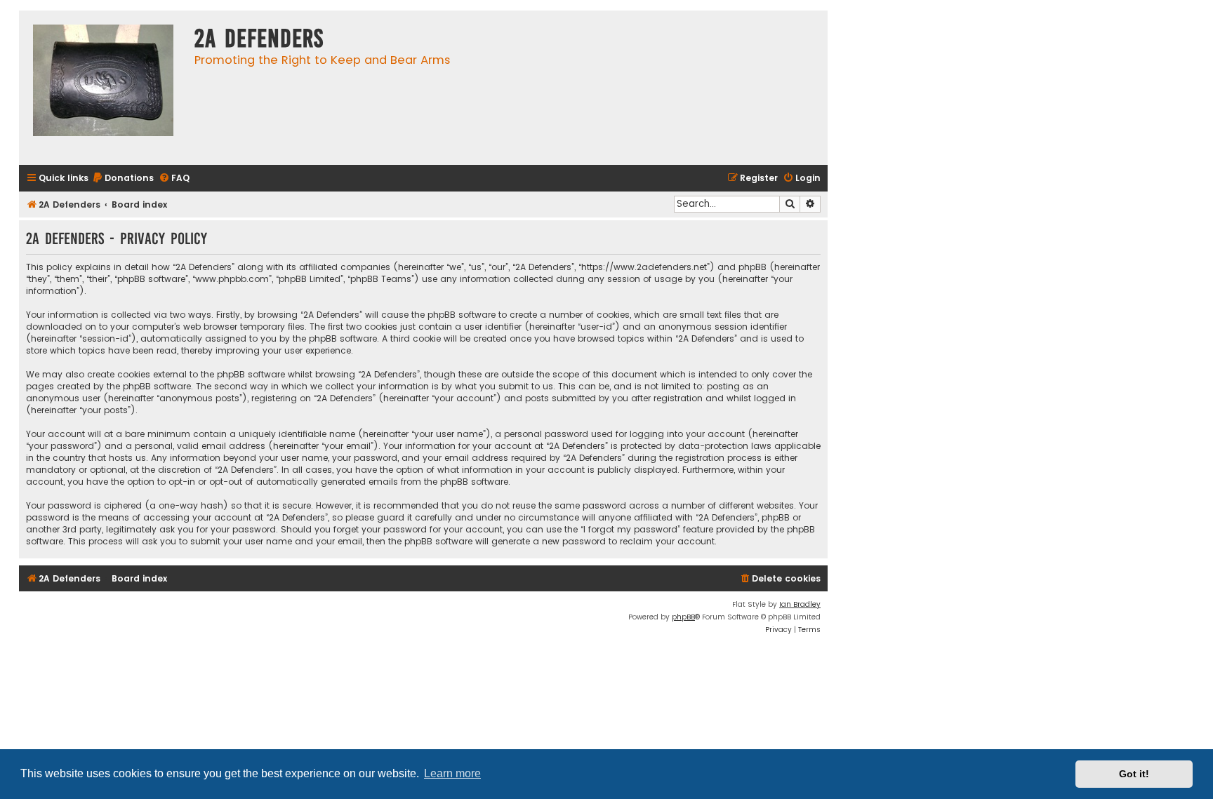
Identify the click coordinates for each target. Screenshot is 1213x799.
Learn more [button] (452, 773)
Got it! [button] (1134, 773)
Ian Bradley (800, 604)
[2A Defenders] (103, 87)
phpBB (683, 617)
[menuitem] (123, 178)
